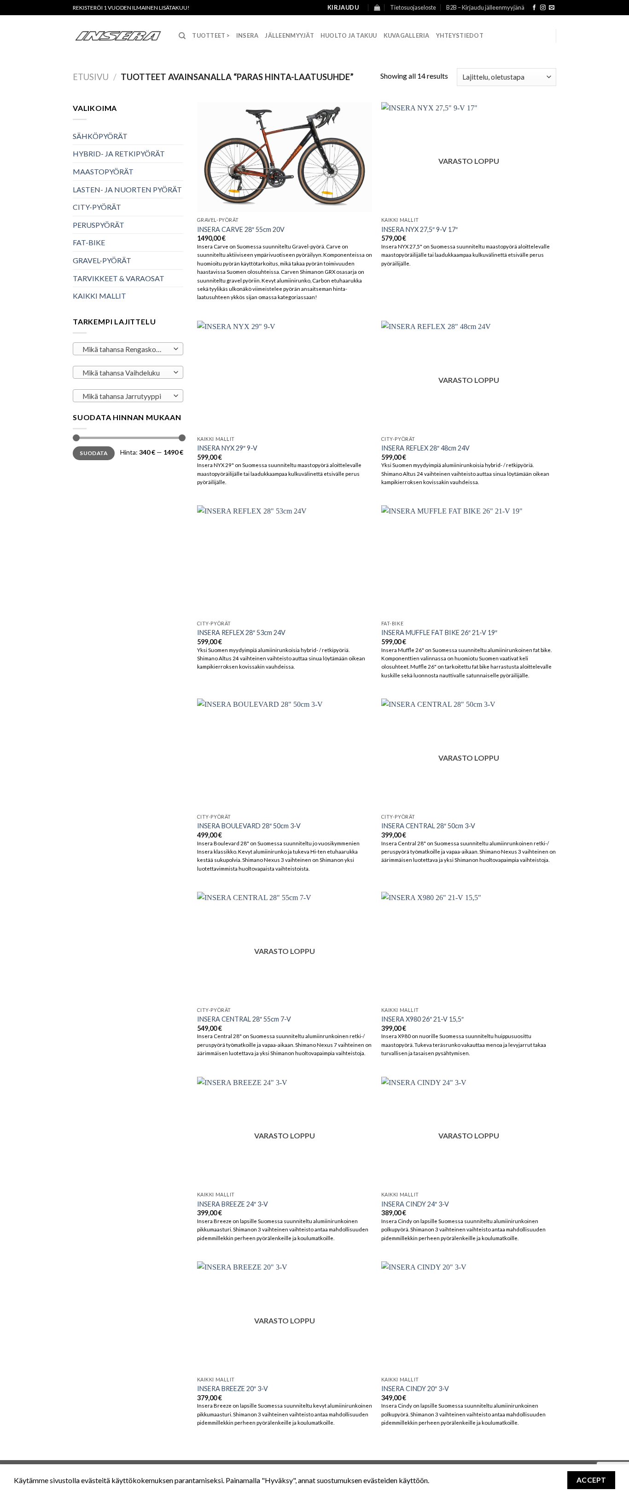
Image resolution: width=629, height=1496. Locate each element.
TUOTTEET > (211, 35)
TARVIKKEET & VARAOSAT (118, 278)
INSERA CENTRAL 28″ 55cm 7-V (244, 1019)
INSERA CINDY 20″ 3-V (415, 1388)
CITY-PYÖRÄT (97, 206)
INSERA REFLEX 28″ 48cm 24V (425, 448)
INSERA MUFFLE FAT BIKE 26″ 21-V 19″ (439, 632)
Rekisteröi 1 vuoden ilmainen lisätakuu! (131, 7)
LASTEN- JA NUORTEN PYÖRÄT (127, 189)
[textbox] (126, 349)
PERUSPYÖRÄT (98, 224)
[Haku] (182, 36)
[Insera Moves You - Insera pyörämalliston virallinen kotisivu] (119, 36)
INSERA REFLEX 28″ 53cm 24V (241, 632)
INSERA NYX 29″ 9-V (227, 448)
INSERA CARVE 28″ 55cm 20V (241, 229)
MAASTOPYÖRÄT (103, 171)
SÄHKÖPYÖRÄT (100, 136)
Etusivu (91, 77)
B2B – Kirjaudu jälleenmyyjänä (485, 7)
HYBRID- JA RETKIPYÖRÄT (119, 153)
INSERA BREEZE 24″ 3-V (232, 1204)
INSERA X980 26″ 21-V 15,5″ (422, 1019)
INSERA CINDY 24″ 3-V (415, 1204)
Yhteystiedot (459, 35)
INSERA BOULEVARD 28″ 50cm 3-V (249, 826)
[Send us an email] (551, 8)
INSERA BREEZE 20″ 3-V (232, 1388)
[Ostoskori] (377, 7)
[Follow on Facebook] (534, 8)
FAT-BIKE (89, 242)
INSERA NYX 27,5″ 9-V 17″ (419, 229)
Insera (247, 35)
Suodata (94, 453)
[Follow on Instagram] (543, 8)
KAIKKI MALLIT (99, 295)
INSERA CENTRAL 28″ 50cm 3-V (428, 826)
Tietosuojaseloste (413, 7)
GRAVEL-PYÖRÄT (102, 260)
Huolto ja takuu (348, 35)
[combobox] (128, 348)
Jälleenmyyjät (289, 35)
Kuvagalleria (407, 35)
